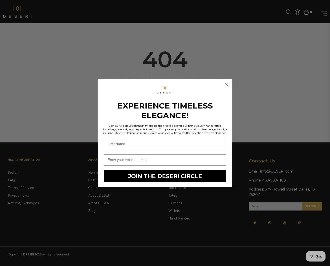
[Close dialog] (227, 85)
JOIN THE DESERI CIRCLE (165, 176)
